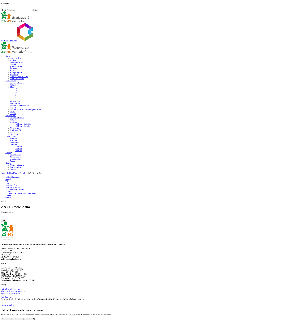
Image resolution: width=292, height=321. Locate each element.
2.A (16, 91)
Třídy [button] (12, 87)
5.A (16, 97)
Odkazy (13, 169)
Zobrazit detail (29, 319)
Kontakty (13, 41)
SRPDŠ (13, 64)
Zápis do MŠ (14, 128)
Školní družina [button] (10, 136)
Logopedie (14, 132)
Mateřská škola (15, 157)
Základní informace (17, 83)
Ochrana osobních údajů (19, 77)
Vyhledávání (5, 41)
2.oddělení (18, 149)
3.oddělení (18, 151)
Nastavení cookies (7, 305)
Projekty (13, 107)
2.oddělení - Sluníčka (22, 126)
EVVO (12, 112)
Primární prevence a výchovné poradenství (25, 110)
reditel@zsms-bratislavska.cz (11, 289)
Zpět (3, 220)
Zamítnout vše (17, 319)
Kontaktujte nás (6, 297)
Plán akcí (13, 140)
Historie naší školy (16, 58)
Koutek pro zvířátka (17, 79)
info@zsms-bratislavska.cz (10, 293)
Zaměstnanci (14, 60)
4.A (16, 95)
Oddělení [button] (13, 122)
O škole (13, 114)
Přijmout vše (6, 319)
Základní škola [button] (10, 81)
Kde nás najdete (16, 167)
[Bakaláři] (25, 41)
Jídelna (12, 161)
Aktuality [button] (8, 153)
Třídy (7, 181)
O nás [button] (7, 56)
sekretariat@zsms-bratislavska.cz (13, 291)
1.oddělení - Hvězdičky (23, 124)
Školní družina (15, 159)
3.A (16, 93)
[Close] (2, 8)
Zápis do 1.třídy (15, 101)
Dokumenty (14, 142)
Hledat (3, 10)
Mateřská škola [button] (10, 116)
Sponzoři (13, 70)
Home (3, 173)
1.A (16, 89)
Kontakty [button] (8, 163)
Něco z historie (15, 134)
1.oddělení (18, 147)
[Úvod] (15, 52)
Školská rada (14, 68)
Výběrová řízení (16, 66)
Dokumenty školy (16, 62)
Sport (12, 99)
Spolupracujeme (16, 73)
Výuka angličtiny (16, 130)
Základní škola (15, 155)
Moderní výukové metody (19, 105)
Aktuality (13, 85)
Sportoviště (14, 75)
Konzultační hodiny (17, 103)
